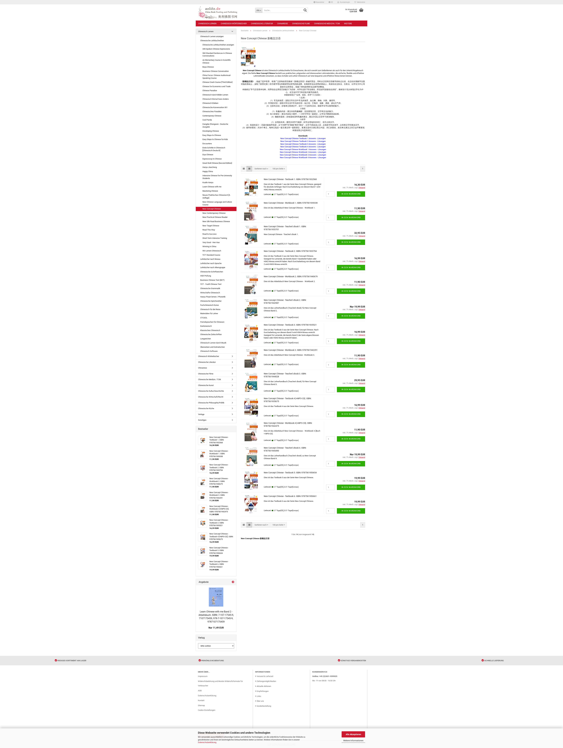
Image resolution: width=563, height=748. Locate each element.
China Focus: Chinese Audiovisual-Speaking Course (216, 76)
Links (258, 696)
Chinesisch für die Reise (210, 309)
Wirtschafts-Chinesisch (210, 293)
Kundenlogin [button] (344, 2)
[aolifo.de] (224, 12)
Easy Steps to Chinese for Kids (215, 139)
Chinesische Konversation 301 (215, 107)
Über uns (260, 701)
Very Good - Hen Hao (211, 242)
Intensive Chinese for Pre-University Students (217, 176)
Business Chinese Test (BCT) (212, 280)
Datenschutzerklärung (207, 742)
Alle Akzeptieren (353, 734)
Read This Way (208, 230)
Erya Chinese (207, 154)
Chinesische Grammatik (210, 288)
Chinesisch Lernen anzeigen (212, 36)
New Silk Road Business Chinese (216, 221)
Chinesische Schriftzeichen (211, 272)
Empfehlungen (262, 691)
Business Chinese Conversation (215, 71)
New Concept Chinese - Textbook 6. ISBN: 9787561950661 (290, 496)
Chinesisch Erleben (210, 103)
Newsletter (319, 2)
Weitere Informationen (353, 740)
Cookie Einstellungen (206, 710)
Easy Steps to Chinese (211, 135)
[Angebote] (233, 582)
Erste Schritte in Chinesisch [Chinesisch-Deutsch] (213, 149)
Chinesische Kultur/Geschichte (211, 391)
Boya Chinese (208, 67)
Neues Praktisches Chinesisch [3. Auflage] (216, 196)
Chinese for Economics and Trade (216, 86)
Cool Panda (207, 120)
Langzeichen (205, 339)
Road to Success (209, 234)
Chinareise (282, 23)
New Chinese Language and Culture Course (217, 203)
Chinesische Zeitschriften (211, 334)
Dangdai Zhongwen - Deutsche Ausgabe (215, 125)
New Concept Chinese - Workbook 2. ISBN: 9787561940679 (291, 276)
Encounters (207, 143)
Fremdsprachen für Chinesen (212, 322)
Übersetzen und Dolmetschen (212, 347)
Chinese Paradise (209, 90)
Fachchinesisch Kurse (209, 305)
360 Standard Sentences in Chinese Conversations (217, 54)
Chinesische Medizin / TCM (327, 23)
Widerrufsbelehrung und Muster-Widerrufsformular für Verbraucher (220, 683)
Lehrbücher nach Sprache (211, 263)
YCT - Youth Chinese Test (210, 284)
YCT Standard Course (211, 255)
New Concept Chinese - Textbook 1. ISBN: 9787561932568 (290, 179)
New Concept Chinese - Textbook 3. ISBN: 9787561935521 (290, 325)
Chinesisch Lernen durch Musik (213, 343)
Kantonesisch (206, 326)
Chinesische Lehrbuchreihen (212, 40)
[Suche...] (305, 10)
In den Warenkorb (351, 194)
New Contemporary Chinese (213, 213)
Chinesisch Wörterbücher (234, 23)
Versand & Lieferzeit (264, 676)
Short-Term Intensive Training (214, 238)
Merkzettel (360, 2)
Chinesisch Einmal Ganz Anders (215, 99)
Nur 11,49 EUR (216, 627)
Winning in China (209, 246)
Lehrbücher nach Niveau (210, 259)
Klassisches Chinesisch (210, 330)
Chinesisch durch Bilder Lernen (215, 95)
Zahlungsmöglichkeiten (266, 681)
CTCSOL (203, 318)
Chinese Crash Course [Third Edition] (217, 82)
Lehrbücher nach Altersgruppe (212, 267)
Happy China (207, 171)
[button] (330, 2)
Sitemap (201, 705)
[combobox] (261, 169)
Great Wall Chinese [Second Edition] (217, 163)
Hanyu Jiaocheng (209, 167)
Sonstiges (202, 420)
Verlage (201, 414)
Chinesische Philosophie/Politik (211, 403)
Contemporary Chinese (211, 116)
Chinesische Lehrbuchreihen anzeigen (218, 45)
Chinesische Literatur (262, 23)
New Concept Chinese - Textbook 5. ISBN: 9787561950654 (290, 472)
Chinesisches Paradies (212, 111)
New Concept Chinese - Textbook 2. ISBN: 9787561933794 (290, 251)
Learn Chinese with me (211, 187)
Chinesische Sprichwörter (211, 301)
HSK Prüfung (205, 276)
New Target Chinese (210, 226)
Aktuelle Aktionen (263, 686)
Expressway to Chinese (212, 159)
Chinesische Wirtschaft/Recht (210, 397)
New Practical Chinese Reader (215, 217)
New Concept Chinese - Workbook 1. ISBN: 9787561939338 (291, 203)
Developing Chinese (210, 131)
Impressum (202, 676)
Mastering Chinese (210, 191)
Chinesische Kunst (206, 385)
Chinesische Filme (301, 23)
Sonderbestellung (263, 706)
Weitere (348, 23)
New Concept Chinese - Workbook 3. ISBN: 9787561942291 (291, 350)
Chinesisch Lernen (207, 23)
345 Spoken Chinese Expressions (216, 49)
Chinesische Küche (206, 408)
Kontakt (201, 700)
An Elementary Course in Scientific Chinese (216, 61)
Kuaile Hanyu (207, 182)
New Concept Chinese (211, 209)
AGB (200, 691)
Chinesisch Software (209, 351)
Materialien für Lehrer (209, 313)
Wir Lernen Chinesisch (211, 251)
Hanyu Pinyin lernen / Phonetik (212, 297)
